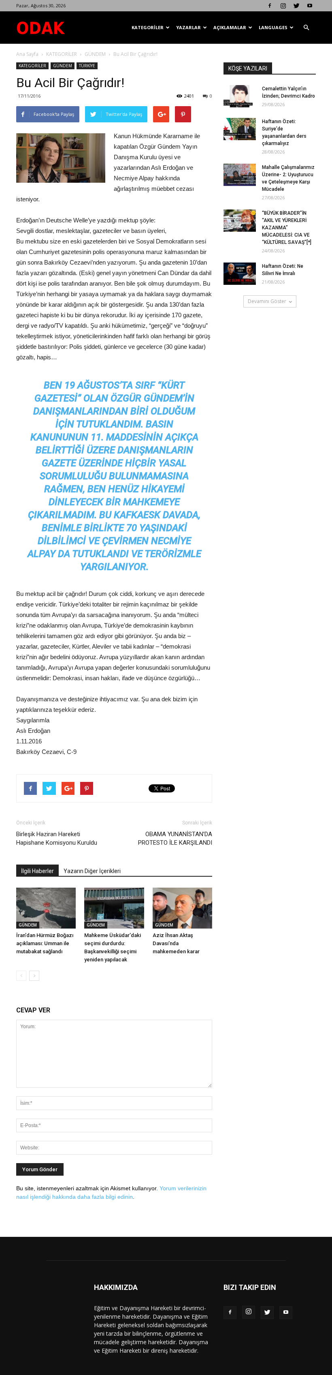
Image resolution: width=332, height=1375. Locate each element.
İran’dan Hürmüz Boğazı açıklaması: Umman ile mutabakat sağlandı (44, 943)
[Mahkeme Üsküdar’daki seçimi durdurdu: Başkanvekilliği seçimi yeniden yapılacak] (114, 908)
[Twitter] (296, 5)
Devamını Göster (267, 301)
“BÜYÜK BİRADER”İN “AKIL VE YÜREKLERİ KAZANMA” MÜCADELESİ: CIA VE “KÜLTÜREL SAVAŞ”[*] (286, 227)
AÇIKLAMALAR (229, 27)
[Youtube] (310, 5)
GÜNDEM (95, 54)
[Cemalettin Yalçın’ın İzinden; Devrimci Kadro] (239, 96)
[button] (306, 27)
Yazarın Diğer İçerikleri (92, 871)
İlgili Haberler (37, 871)
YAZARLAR (188, 27)
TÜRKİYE (87, 65)
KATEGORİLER (148, 27)
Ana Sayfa (27, 54)
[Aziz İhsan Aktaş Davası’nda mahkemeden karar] (182, 908)
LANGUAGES (273, 27)
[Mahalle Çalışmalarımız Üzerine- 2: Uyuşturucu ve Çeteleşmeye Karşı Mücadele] (239, 175)
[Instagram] (283, 5)
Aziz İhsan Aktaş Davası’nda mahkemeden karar (176, 943)
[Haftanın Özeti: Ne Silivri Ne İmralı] (239, 274)
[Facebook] (270, 5)
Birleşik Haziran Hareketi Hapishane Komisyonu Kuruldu (56, 838)
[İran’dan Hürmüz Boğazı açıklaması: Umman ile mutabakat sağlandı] (46, 908)
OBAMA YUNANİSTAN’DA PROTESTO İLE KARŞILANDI (175, 838)
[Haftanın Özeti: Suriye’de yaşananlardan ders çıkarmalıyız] (239, 129)
